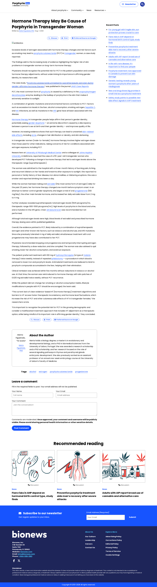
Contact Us (90, 547)
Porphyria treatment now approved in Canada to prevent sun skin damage (124, 73)
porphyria (45, 91)
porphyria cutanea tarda (45, 53)
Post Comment (21, 428)
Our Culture (90, 536)
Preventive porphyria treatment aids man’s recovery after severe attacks (123, 49)
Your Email (60, 391)
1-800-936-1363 (25, 556)
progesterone (81, 190)
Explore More (111, 532)
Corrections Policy (114, 540)
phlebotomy (57, 258)
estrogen (43, 371)
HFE (54, 110)
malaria (87, 255)
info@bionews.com (26, 554)
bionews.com (26, 552)
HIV (17, 110)
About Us (89, 532)
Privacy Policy (112, 547)
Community (76, 10)
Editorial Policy (112, 544)
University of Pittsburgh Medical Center (44, 152)
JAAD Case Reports (80, 86)
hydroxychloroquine (65, 255)
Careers (88, 544)
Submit (132, 517)
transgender (70, 53)
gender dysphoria (36, 123)
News (89, 10)
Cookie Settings (113, 555)
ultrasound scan (54, 210)
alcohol (32, 371)
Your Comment (19, 401)
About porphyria (58, 10)
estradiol (51, 184)
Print (65, 38)
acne (34, 135)
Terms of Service (113, 551)
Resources (99, 10)
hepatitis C (90, 107)
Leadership (90, 540)
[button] (129, 4)
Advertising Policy (113, 536)
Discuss (53, 38)
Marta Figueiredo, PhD (26, 31)
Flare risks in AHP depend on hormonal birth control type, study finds (124, 39)
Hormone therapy (20, 119)
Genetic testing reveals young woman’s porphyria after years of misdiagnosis (123, 83)
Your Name (17, 391)
